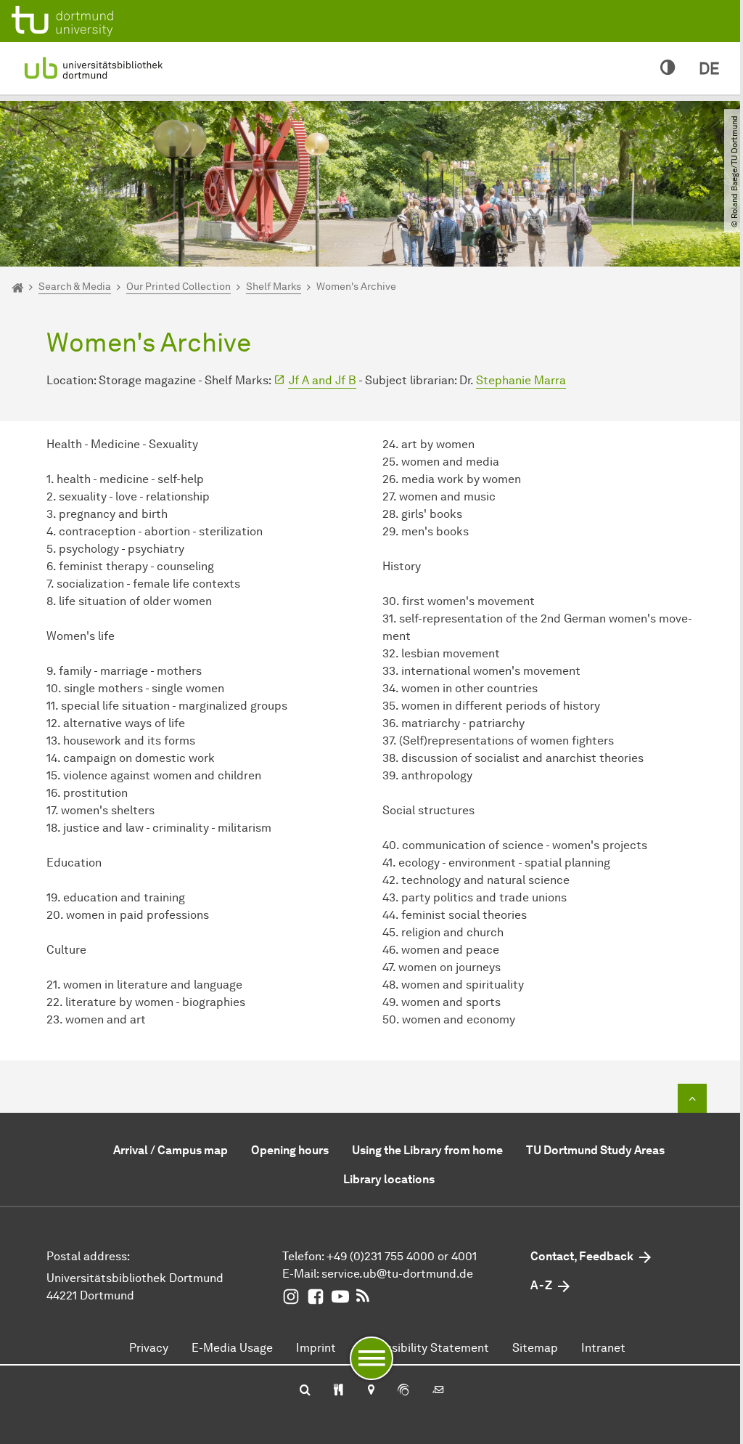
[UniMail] (438, 1391)
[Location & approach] (370, 1391)
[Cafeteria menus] (338, 1391)
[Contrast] (668, 68)
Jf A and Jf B (322, 380)
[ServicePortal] (403, 1391)
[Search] (305, 1391)
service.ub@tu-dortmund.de (397, 1274)
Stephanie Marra (521, 380)
